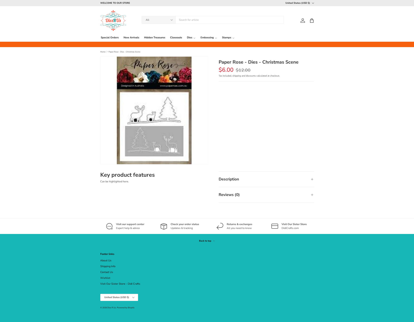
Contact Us (106, 272)
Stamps (226, 37)
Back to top (205, 240)
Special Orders (110, 37)
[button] (311, 20)
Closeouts (176, 37)
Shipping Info (107, 266)
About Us (105, 260)
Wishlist (105, 278)
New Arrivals (131, 37)
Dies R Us (111, 307)
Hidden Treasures (154, 37)
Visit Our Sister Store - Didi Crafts (120, 284)
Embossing (207, 37)
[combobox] (213, 20)
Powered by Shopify (125, 307)
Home (102, 52)
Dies (189, 37)
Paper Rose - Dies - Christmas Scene (124, 52)
